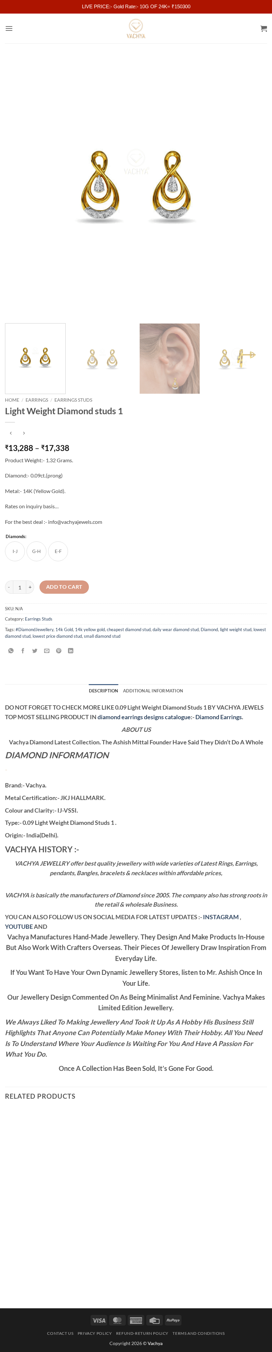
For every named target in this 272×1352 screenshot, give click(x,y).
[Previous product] (24, 433)
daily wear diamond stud (176, 629)
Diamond (209, 629)
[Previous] (19, 187)
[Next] (253, 187)
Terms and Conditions (198, 1333)
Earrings (37, 400)
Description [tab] (103, 690)
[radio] (15, 551)
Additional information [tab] (153, 690)
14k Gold (64, 629)
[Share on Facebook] (23, 651)
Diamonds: (16, 536)
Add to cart (64, 587)
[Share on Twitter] (35, 651)
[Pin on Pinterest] (58, 651)
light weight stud (235, 629)
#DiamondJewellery (34, 629)
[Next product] (11, 433)
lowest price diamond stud (57, 636)
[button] (9, 28)
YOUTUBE (19, 926)
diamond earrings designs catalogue (144, 717)
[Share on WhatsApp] (11, 651)
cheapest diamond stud (129, 629)
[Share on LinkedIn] (70, 651)
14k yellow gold (90, 629)
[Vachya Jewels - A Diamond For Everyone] (136, 28)
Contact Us (60, 1333)
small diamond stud (102, 636)
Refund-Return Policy (142, 1333)
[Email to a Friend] (46, 651)
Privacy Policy (95, 1333)
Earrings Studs (73, 400)
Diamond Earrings (218, 717)
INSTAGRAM (221, 917)
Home (12, 400)
